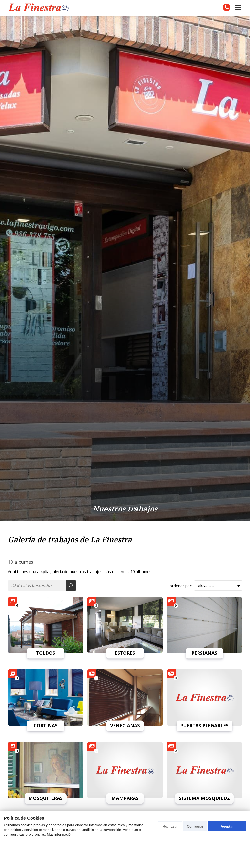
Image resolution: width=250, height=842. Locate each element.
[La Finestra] (38, 7)
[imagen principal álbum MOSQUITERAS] (45, 770)
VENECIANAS (125, 726)
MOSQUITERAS (45, 798)
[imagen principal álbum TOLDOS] (45, 625)
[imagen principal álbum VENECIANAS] (125, 697)
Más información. (60, 834)
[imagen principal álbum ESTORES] (125, 625)
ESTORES (125, 653)
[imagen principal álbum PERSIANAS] (204, 625)
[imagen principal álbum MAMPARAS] (125, 770)
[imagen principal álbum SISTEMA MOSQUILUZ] (204, 770)
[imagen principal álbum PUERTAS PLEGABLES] (204, 697)
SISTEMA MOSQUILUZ (204, 798)
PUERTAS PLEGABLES (204, 726)
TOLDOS (45, 653)
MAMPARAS (125, 798)
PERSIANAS (204, 653)
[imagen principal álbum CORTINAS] (45, 697)
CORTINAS (46, 726)
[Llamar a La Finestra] (226, 7)
